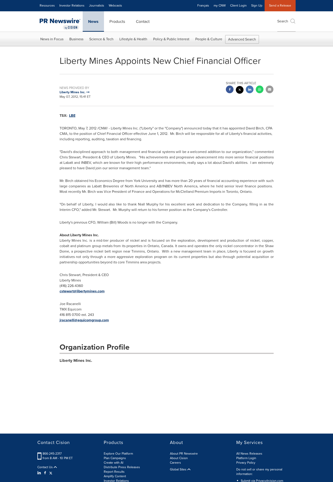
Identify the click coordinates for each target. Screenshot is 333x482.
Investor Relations (71, 5)
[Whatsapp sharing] (259, 90)
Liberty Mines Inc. (76, 360)
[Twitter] (50, 473)
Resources (47, 5)
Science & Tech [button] (101, 39)
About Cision (179, 458)
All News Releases (249, 453)
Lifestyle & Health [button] (133, 39)
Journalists (96, 5)
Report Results (114, 471)
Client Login (238, 5)
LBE (72, 115)
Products (117, 21)
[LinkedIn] (39, 473)
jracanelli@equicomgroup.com (84, 320)
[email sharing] (269, 90)
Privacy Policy (245, 462)
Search (282, 21)
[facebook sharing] (230, 90)
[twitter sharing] (240, 90)
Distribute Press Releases (122, 467)
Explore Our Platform (118, 453)
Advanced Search (242, 39)
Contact (143, 21)
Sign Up (256, 5)
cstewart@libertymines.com (82, 291)
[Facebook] (45, 473)
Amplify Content (115, 476)
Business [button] (76, 39)
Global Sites (178, 469)
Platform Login (246, 458)
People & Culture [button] (208, 39)
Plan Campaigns (115, 458)
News (93, 21)
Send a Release (280, 5)
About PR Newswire (184, 453)
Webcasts (115, 5)
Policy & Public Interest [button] (171, 39)
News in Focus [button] (51, 39)
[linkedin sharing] (249, 90)
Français (203, 5)
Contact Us (45, 467)
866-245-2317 (52, 453)
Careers (175, 462)
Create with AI (113, 462)
